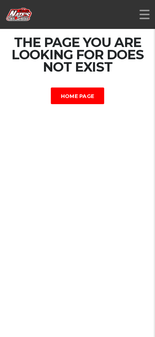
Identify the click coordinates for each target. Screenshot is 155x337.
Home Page (77, 96)
